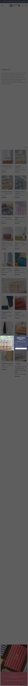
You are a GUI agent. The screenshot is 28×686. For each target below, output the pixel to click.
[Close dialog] (27, 336)
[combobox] (21, 346)
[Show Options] (26, 346)
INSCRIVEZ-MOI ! (21, 348)
